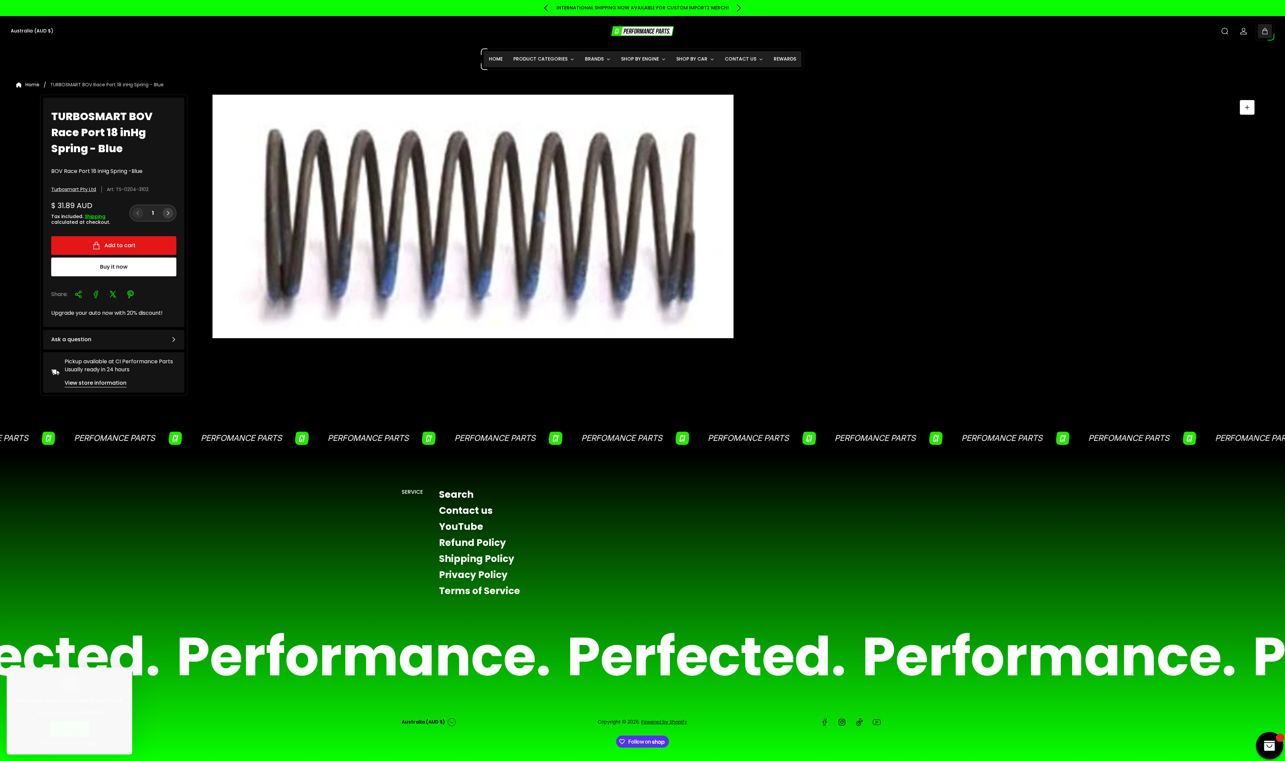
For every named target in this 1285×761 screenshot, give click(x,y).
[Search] (1224, 31)
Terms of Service (479, 590)
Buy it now (113, 267)
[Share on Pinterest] (130, 294)
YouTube (461, 526)
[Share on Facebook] (95, 294)
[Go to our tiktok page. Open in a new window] (859, 722)
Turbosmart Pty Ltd (73, 189)
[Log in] (1243, 31)
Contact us (466, 510)
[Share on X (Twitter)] (113, 294)
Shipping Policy (476, 558)
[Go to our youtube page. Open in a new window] (876, 722)
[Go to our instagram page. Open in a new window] (842, 722)
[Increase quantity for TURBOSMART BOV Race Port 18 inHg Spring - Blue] (168, 213)
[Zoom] (1247, 107)
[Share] (78, 294)
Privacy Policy (473, 574)
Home (32, 85)
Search (456, 494)
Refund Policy (472, 542)
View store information (95, 383)
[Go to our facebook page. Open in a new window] (824, 722)
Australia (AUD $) (32, 31)
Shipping (95, 216)
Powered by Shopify (664, 722)
